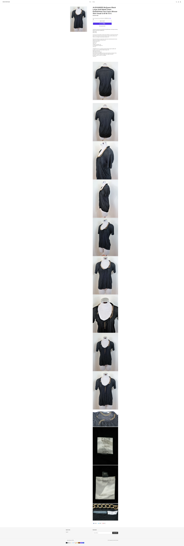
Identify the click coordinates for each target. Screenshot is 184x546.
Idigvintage (6, 1)
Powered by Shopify (115, 540)
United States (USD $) (70, 540)
